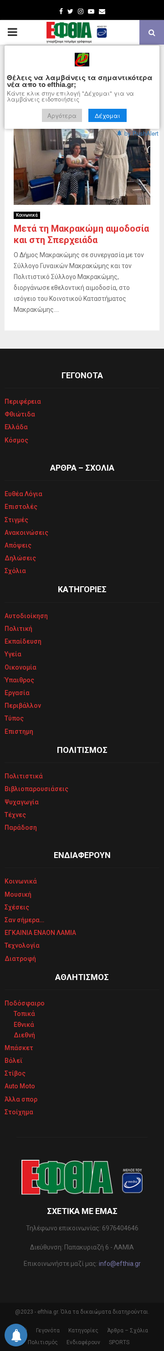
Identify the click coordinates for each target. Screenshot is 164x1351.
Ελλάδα (16, 427)
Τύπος (14, 718)
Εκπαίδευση (23, 641)
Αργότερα (62, 115)
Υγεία (13, 654)
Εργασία (17, 692)
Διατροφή (20, 958)
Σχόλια (15, 570)
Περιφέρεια (23, 401)
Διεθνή (24, 1035)
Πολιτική (18, 628)
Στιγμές (16, 519)
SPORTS (119, 1342)
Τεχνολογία (22, 945)
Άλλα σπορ (21, 1099)
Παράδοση (21, 827)
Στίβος (15, 1073)
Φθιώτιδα (20, 414)
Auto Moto (20, 1086)
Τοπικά (24, 1013)
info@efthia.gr (120, 1263)
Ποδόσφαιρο (25, 1003)
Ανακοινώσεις (26, 532)
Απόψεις (18, 545)
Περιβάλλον (23, 705)
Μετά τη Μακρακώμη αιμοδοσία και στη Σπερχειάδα (81, 234)
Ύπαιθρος (19, 680)
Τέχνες (15, 814)
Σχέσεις (17, 907)
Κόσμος (16, 440)
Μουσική (18, 894)
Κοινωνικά (27, 215)
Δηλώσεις (20, 558)
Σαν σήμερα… (24, 920)
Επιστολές (21, 506)
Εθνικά (24, 1024)
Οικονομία (20, 667)
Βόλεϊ (14, 1060)
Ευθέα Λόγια (23, 494)
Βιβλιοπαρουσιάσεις (36, 788)
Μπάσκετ (19, 1047)
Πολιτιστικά (24, 776)
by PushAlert (141, 133)
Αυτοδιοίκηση (26, 616)
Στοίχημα (19, 1112)
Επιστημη (19, 731)
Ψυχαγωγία (22, 802)
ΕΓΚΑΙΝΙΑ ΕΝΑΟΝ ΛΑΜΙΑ (40, 932)
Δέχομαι (107, 115)
